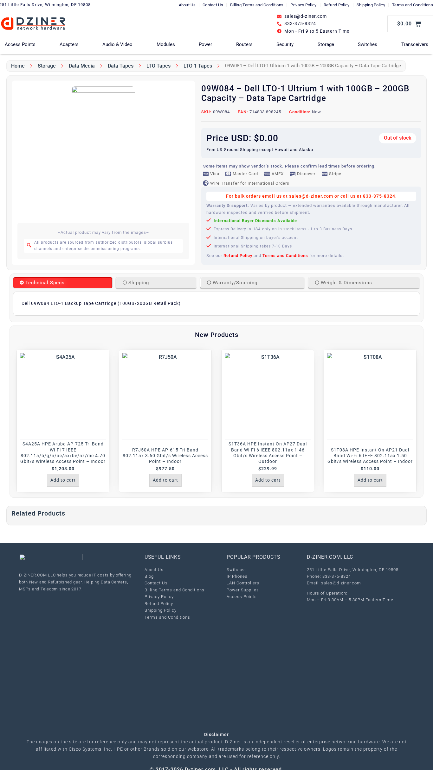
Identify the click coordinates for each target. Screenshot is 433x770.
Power (205, 44)
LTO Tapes (158, 66)
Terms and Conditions (412, 5)
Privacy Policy (303, 5)
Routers (244, 44)
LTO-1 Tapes (198, 66)
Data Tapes (120, 66)
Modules (166, 44)
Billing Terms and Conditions (256, 5)
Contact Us (213, 5)
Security (285, 44)
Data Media (82, 66)
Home (18, 66)
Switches (367, 44)
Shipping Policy (371, 5)
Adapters (69, 44)
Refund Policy (337, 5)
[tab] (63, 282)
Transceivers (414, 44)
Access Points (20, 44)
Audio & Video (117, 44)
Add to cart (63, 480)
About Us (187, 5)
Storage (326, 44)
